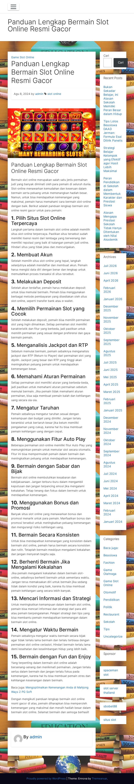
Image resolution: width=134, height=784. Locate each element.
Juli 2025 (110, 362)
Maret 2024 (111, 503)
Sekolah (109, 622)
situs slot (109, 720)
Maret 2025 (111, 392)
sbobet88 (110, 706)
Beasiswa (110, 555)
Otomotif (109, 592)
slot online (54, 94)
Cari (106, 55)
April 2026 (110, 280)
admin (39, 94)
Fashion (109, 562)
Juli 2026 (110, 266)
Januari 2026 (112, 299)
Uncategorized (114, 636)
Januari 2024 (112, 521)
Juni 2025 (110, 370)
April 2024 (110, 496)
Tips (106, 629)
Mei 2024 (110, 488)
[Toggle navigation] (13, 6)
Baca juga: (111, 548)
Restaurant (111, 614)
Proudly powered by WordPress (46, 778)
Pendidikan (111, 599)
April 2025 (110, 384)
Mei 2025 (110, 377)
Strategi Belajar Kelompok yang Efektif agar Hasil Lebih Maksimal (111, 159)
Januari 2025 (112, 410)
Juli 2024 (110, 473)
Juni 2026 (110, 273)
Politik (107, 607)
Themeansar (99, 778)
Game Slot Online (22, 57)
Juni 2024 (110, 481)
